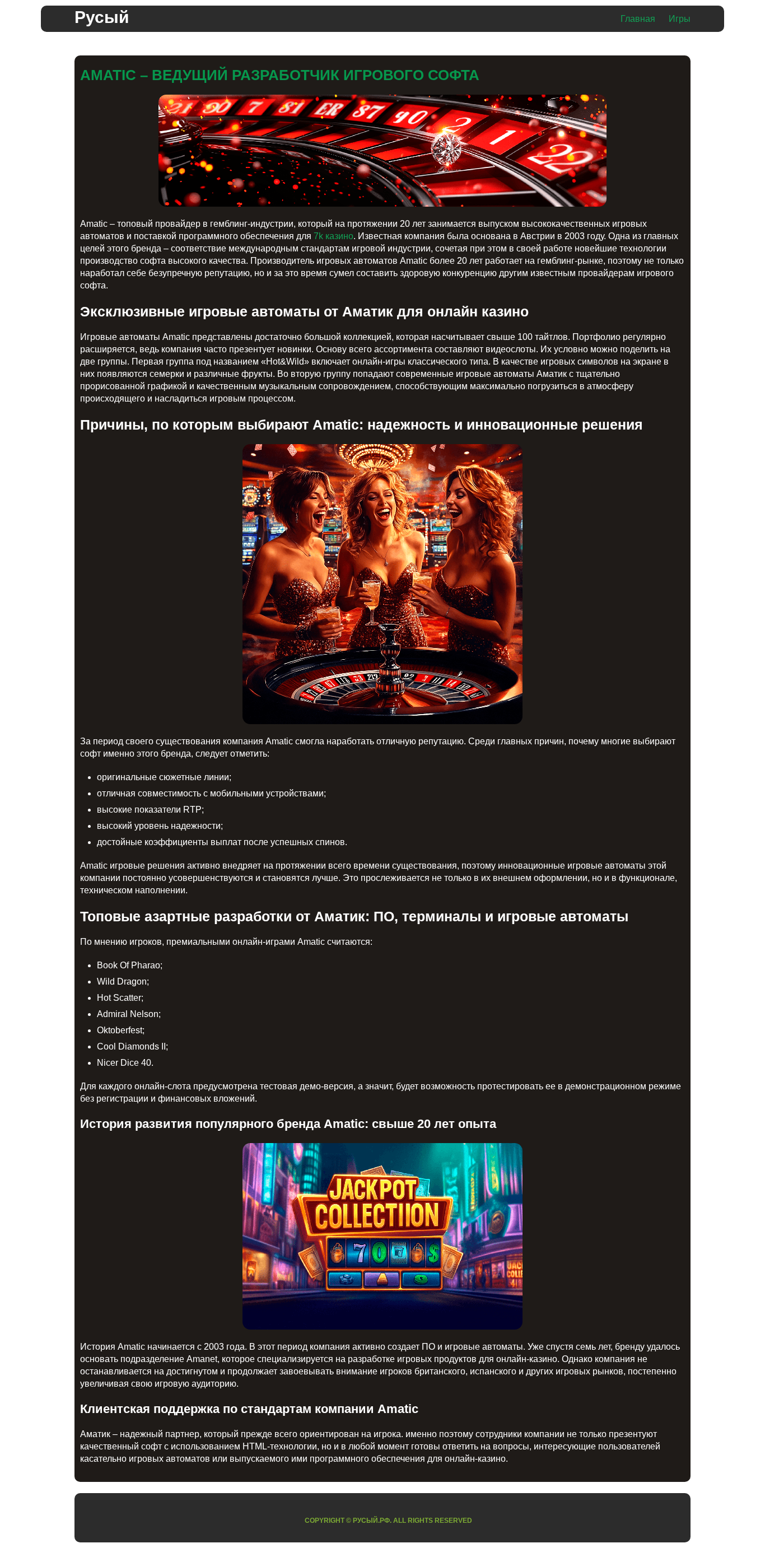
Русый (101, 17)
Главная (638, 19)
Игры (680, 19)
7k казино (333, 236)
